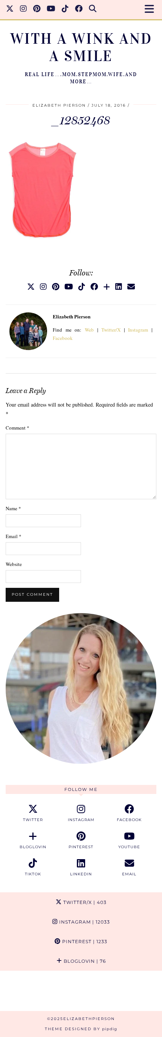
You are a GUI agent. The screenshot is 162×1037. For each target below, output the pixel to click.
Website (14, 564)
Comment (17, 427)
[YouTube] (51, 9)
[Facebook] (79, 9)
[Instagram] (23, 9)
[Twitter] (10, 9)
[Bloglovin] (106, 286)
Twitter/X (111, 329)
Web (89, 329)
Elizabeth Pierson (59, 105)
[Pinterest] (37, 9)
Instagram (138, 329)
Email (13, 536)
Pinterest (84, 941)
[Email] (131, 286)
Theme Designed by (81, 1028)
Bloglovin (84, 961)
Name (13, 508)
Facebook (63, 338)
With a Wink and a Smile (81, 47)
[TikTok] (65, 9)
